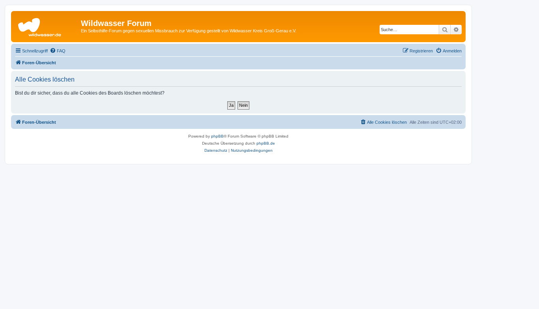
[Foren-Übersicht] (47, 25)
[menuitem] (58, 51)
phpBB (217, 136)
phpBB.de (265, 143)
